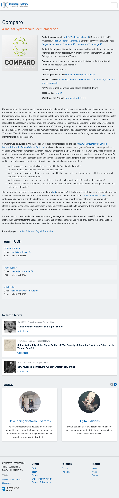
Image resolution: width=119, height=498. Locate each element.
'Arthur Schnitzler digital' (94, 195)
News (94, 468)
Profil (34, 468)
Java (57, 93)
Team (34, 472)
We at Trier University (42, 479)
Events (94, 475)
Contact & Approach (41, 482)
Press (94, 472)
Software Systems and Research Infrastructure (79, 79)
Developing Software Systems (30, 421)
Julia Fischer (9, 287)
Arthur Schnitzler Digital (30, 231)
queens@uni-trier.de (20, 271)
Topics (65, 468)
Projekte (66, 472)
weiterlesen (22, 331)
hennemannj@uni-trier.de (23, 290)
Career (35, 475)
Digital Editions (89, 421)
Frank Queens (88, 74)
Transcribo (48, 231)
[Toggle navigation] (114, 5)
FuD (54, 192)
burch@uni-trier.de (20, 252)
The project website (74, 98)
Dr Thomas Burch (73, 74)
